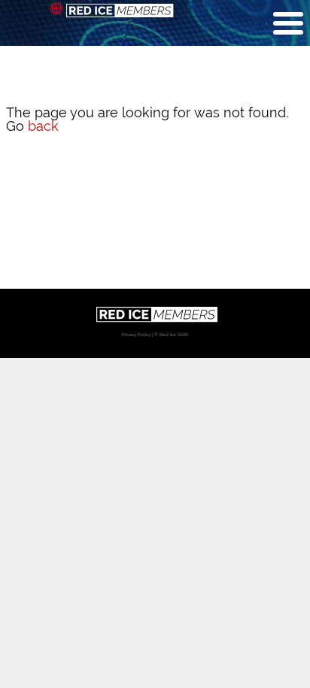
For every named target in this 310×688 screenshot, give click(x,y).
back (43, 126)
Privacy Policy (136, 334)
